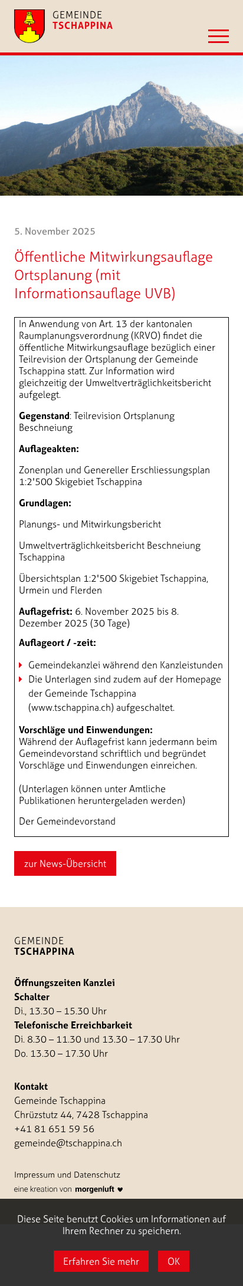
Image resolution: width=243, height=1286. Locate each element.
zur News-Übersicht (65, 863)
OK (174, 1261)
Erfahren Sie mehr (101, 1261)
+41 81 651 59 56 (54, 1128)
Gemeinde (44, 946)
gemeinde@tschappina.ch (68, 1142)
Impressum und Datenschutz (67, 1175)
